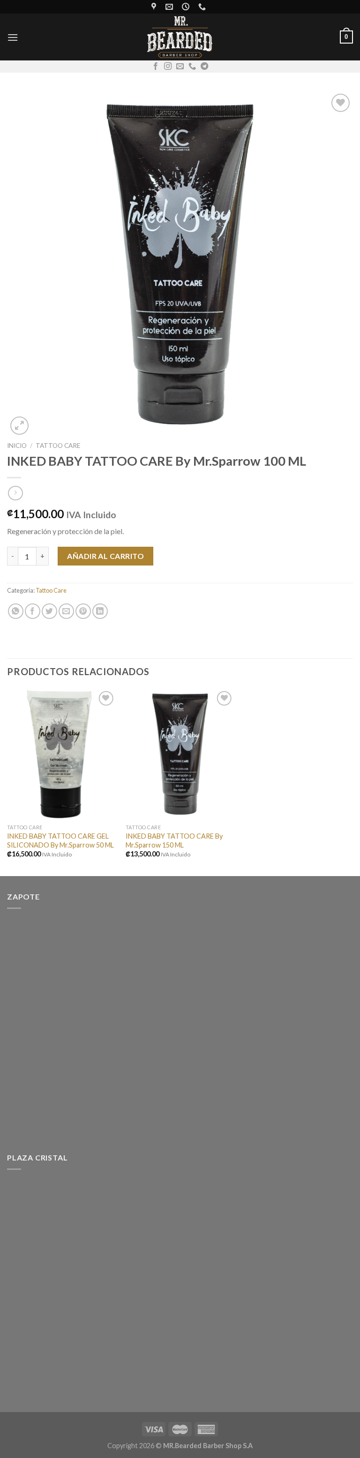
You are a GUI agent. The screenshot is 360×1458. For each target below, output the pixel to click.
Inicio (17, 445)
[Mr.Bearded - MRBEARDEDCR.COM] (180, 37)
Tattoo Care (58, 445)
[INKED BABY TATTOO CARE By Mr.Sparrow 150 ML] (180, 754)
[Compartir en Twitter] (49, 611)
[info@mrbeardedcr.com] (170, 7)
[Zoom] (19, 426)
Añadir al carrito (105, 555)
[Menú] (12, 37)
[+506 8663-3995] (203, 7)
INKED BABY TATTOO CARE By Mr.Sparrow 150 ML (174, 840)
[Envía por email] (66, 611)
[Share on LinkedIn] (100, 611)
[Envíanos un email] (180, 66)
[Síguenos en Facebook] (155, 66)
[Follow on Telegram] (204, 66)
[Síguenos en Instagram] (168, 66)
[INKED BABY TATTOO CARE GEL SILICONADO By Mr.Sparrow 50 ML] (61, 754)
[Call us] (192, 66)
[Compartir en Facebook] (32, 611)
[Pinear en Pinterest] (83, 611)
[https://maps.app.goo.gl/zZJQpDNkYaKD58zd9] (154, 7)
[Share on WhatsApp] (15, 611)
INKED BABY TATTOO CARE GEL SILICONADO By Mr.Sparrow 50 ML (60, 840)
